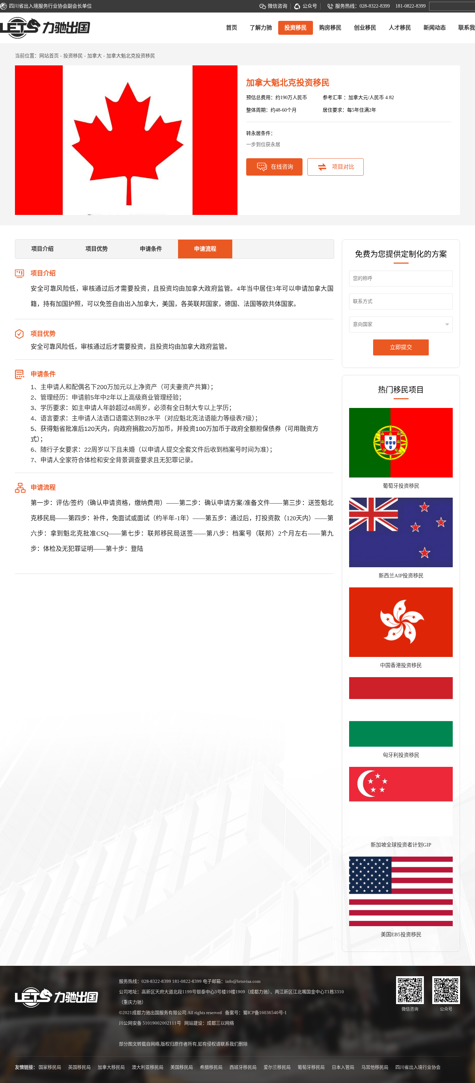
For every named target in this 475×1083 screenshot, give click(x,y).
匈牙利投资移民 (401, 755)
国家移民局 (50, 1067)
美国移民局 (181, 1067)
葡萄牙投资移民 (401, 486)
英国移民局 (79, 1067)
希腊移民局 (211, 1067)
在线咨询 (282, 167)
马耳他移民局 (374, 1067)
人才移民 (400, 28)
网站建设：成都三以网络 (209, 1023)
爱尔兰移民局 (277, 1067)
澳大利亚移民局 (147, 1067)
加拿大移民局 (111, 1067)
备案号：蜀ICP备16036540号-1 (256, 1012)
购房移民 (330, 28)
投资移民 (295, 28)
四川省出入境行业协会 (418, 1067)
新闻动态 (435, 28)
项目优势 (97, 249)
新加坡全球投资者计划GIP (401, 845)
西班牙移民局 (243, 1067)
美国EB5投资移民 (401, 934)
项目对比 (343, 167)
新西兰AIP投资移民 (401, 575)
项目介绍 (42, 249)
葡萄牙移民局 (311, 1067)
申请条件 (151, 249)
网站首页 (49, 55)
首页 (231, 28)
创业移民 (365, 28)
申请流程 (205, 249)
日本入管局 (343, 1067)
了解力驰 (261, 28)
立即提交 (401, 347)
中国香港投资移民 (401, 665)
